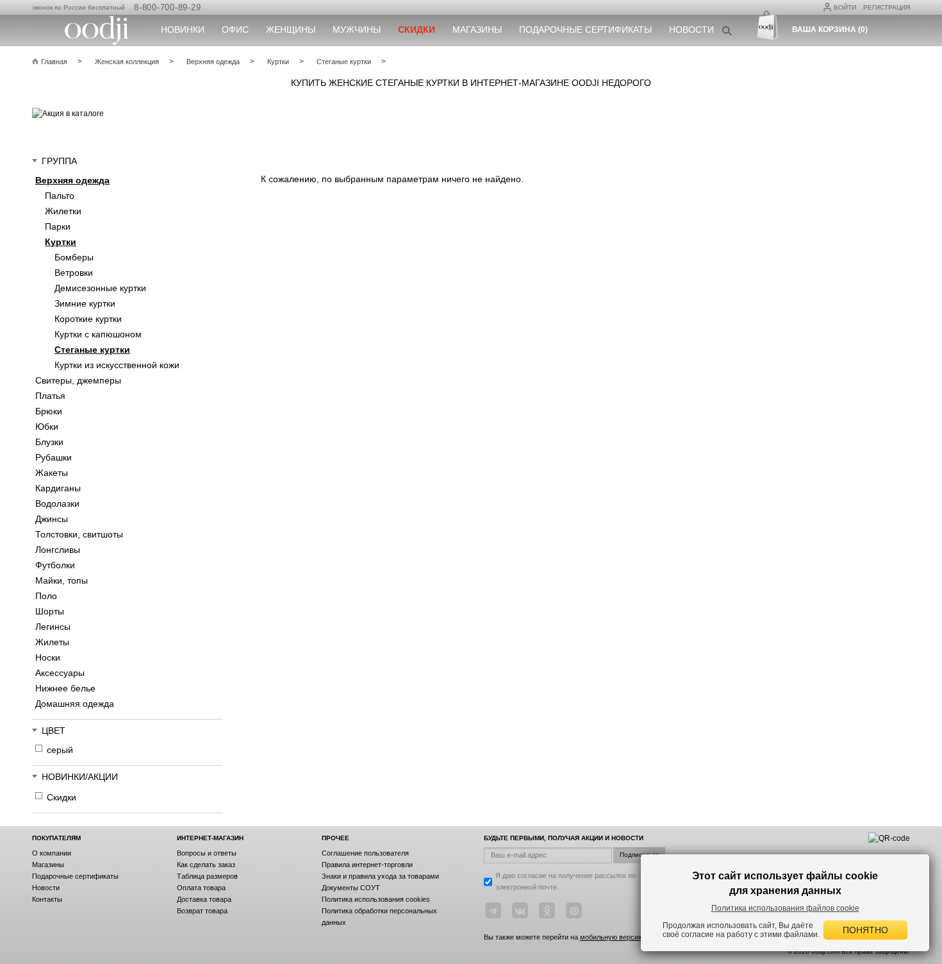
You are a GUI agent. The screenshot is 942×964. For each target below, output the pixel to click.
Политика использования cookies (376, 899)
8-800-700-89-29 (167, 7)
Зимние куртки (84, 303)
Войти (845, 7)
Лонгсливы (57, 550)
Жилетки (63, 211)
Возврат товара (202, 911)
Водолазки (57, 503)
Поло (46, 596)
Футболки (55, 565)
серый (60, 750)
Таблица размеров (207, 876)
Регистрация (886, 7)
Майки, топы (61, 580)
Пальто (59, 195)
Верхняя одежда (72, 180)
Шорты (49, 611)
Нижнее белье (65, 688)
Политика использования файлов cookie (785, 908)
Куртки (60, 242)
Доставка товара (204, 899)
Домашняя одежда (74, 703)
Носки (47, 657)
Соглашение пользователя (365, 853)
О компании (51, 853)
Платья (50, 396)
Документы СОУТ (351, 888)
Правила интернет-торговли (367, 864)
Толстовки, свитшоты (79, 534)
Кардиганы (58, 488)
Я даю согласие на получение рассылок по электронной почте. (565, 881)
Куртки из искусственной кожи (116, 365)
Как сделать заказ (206, 864)
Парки (57, 226)
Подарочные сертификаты (585, 29)
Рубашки (53, 457)
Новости (691, 29)
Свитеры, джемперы (78, 380)
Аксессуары (60, 673)
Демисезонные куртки (100, 288)
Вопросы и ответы (206, 853)
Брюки (48, 411)
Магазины (477, 29)
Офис (235, 29)
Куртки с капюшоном (98, 334)
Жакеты (51, 473)
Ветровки (73, 272)
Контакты (47, 899)
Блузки (49, 442)
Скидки (61, 797)
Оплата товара (201, 888)
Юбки (46, 426)
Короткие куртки (88, 319)
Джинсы (51, 519)
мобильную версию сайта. (623, 937)
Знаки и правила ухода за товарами (380, 876)
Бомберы (74, 257)
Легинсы (52, 627)
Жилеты (52, 642)
